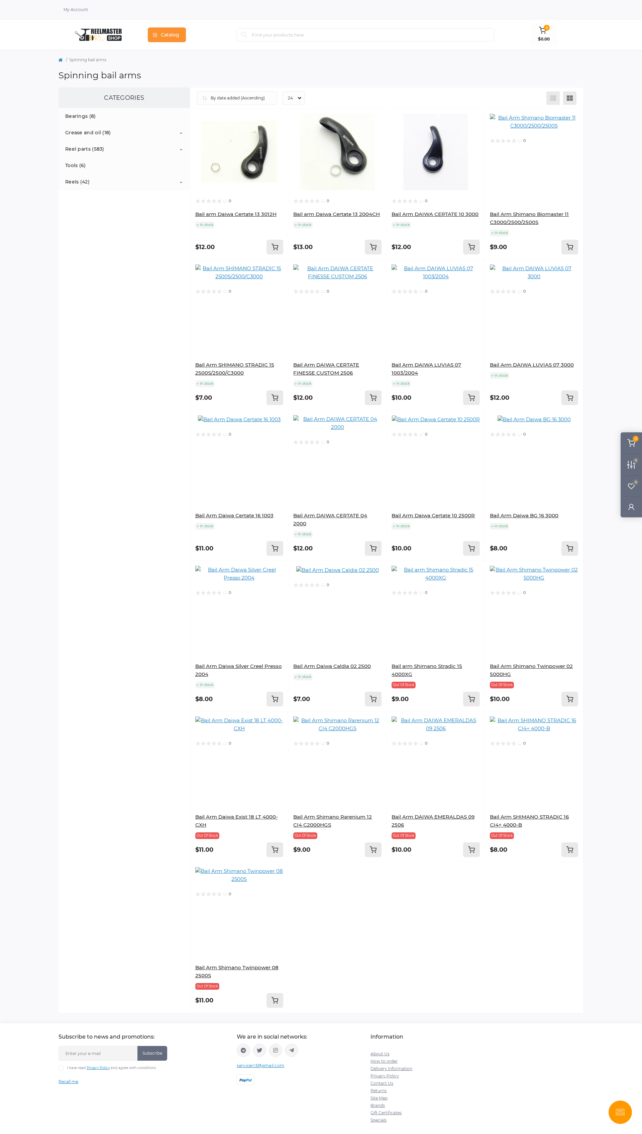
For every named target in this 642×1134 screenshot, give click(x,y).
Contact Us (381, 1083)
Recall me (68, 1081)
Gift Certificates (386, 1112)
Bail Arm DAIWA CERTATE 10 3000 (435, 214)
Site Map (379, 1098)
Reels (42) (77, 182)
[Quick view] (278, 119)
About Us (380, 1053)
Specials (378, 1120)
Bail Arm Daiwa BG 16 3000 (524, 515)
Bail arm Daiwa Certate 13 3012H (236, 214)
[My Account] (631, 506)
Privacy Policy (98, 1068)
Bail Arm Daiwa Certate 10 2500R (433, 515)
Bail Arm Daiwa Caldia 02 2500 (332, 666)
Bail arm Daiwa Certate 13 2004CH (336, 214)
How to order (384, 1061)
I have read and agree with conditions (111, 1068)
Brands (377, 1105)
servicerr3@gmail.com (260, 1065)
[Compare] (278, 144)
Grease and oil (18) (88, 133)
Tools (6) (75, 165)
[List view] (553, 98)
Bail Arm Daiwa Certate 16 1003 (234, 515)
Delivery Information (391, 1068)
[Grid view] (569, 98)
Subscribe (152, 1053)
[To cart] (274, 247)
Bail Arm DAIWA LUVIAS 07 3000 (532, 365)
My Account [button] (76, 9)
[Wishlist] (278, 132)
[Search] (244, 35)
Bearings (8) (80, 116)
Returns (378, 1090)
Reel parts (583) (84, 149)
